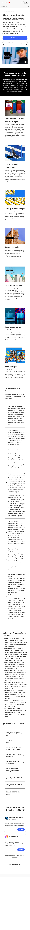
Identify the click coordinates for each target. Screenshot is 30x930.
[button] (21, 2)
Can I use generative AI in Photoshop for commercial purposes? (12, 770)
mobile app (9, 372)
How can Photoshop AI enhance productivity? (14, 785)
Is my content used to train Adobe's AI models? (12, 762)
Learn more (21, 829)
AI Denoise (17, 682)
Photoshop (4, 6)
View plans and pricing (15, 43)
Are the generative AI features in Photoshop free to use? (14, 778)
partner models (14, 474)
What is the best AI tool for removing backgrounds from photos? (13, 792)
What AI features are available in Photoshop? (14, 741)
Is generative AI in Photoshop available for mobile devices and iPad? (14, 733)
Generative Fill (16, 83)
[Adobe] (7, 2)
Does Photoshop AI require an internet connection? (13, 755)
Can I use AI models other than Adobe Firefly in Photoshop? (13, 748)
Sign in (25, 2)
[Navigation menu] (2, 2)
